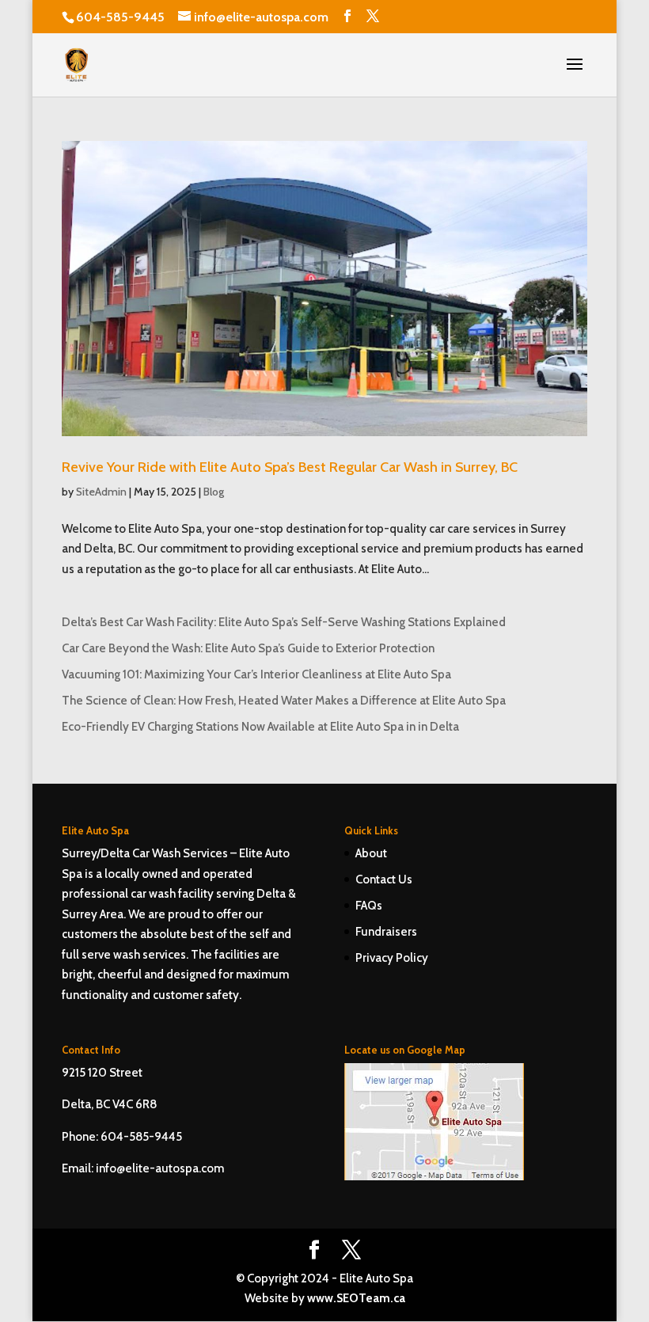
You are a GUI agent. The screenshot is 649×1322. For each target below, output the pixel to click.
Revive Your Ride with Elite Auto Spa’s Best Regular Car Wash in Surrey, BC (290, 467)
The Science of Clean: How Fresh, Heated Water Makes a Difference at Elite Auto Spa (284, 700)
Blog (213, 491)
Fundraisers (386, 932)
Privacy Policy (391, 958)
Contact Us (383, 879)
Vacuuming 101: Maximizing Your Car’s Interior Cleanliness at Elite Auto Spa (256, 674)
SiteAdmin (101, 491)
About (371, 853)
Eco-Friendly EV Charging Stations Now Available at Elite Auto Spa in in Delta (260, 727)
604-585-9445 (120, 17)
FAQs (368, 905)
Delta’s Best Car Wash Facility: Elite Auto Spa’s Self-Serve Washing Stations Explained (284, 622)
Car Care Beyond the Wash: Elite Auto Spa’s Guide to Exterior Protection (248, 648)
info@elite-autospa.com (160, 1168)
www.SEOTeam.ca (356, 1298)
